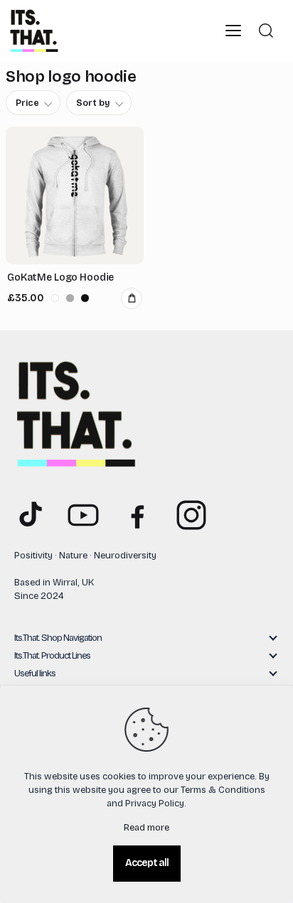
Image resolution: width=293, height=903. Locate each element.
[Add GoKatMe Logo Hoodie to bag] (131, 298)
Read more (146, 827)
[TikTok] (29, 515)
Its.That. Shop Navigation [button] (58, 638)
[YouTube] (83, 515)
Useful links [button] (34, 673)
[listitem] (55, 298)
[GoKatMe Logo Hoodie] (75, 195)
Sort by (93, 102)
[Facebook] (137, 515)
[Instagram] (191, 515)
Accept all (147, 863)
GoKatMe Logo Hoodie (60, 277)
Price (27, 102)
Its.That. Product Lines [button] (52, 655)
